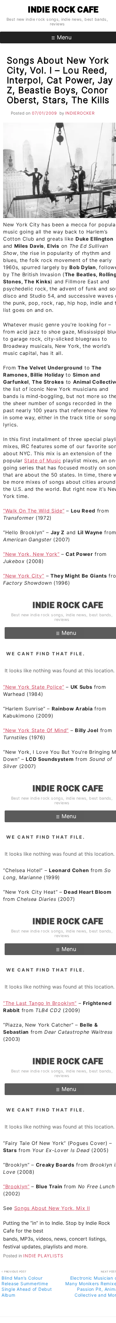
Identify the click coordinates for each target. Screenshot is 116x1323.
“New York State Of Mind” (36, 730)
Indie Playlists (43, 1255)
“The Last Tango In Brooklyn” (40, 1003)
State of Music (42, 460)
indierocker (80, 113)
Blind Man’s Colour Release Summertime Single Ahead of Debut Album (27, 1284)
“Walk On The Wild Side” (33, 511)
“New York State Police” (33, 687)
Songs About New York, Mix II (52, 1208)
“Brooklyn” (16, 1186)
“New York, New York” (31, 554)
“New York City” (23, 576)
